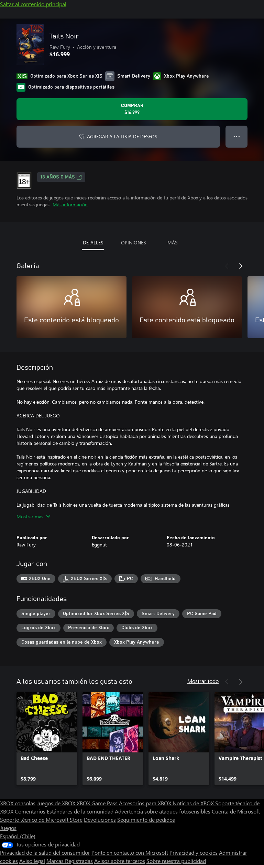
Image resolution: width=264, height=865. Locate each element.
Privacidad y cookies (193, 852)
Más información (70, 204)
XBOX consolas (17, 803)
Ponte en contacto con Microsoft (129, 852)
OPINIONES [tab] (133, 242)
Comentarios (30, 811)
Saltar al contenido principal (33, 4)
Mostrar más (29, 516)
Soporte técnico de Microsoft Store (41, 819)
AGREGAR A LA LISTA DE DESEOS (122, 136)
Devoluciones (100, 819)
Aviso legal (32, 860)
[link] (46, 738)
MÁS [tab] (172, 242)
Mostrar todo (203, 680)
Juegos (8, 827)
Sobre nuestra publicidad (176, 860)
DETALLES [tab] (93, 242)
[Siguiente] (241, 266)
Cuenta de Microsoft (236, 811)
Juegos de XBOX (57, 803)
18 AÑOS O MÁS (58, 177)
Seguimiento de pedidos (146, 819)
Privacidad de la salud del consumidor (45, 852)
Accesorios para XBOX (146, 803)
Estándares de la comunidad (80, 811)
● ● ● (236, 136)
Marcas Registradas (69, 860)
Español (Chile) (17, 836)
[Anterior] (227, 266)
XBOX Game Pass (97, 803)
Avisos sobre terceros (119, 860)
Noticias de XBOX (194, 803)
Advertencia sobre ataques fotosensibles (162, 811)
